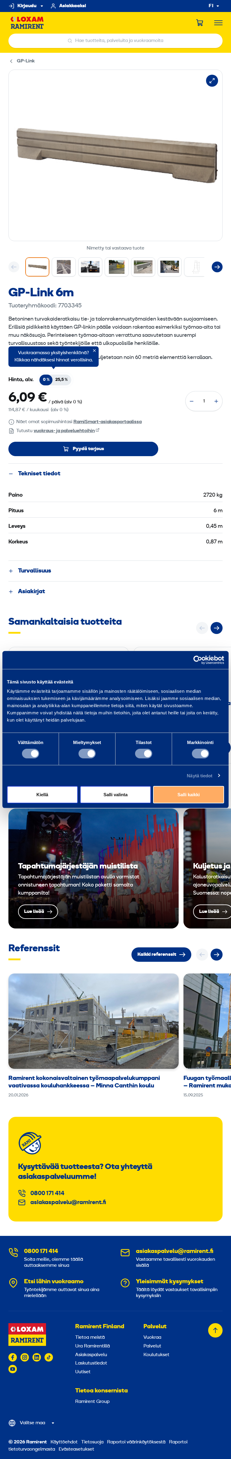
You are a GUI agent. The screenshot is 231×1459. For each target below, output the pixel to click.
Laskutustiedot (91, 1363)
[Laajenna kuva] (212, 81)
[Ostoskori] (200, 23)
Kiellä (42, 794)
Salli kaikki (188, 794)
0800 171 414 (47, 1194)
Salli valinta (115, 794)
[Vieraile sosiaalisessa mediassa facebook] (12, 1357)
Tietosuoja (92, 1442)
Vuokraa (152, 1337)
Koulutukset (156, 1355)
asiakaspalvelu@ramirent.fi (68, 1203)
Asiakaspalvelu (91, 1355)
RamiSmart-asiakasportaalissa (107, 422)
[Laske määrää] (191, 401)
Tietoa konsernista (101, 1391)
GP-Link (26, 61)
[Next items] (217, 267)
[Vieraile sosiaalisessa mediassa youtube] (12, 1369)
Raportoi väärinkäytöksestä (136, 1442)
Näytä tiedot (199, 775)
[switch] (87, 753)
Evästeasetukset (76, 1449)
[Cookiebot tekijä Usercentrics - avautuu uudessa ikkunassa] (197, 659)
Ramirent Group (92, 1401)
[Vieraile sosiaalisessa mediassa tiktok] (49, 1357)
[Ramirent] (27, 23)
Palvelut (155, 1327)
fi (211, 6)
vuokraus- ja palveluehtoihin (64, 431)
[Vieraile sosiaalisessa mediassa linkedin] (36, 1357)
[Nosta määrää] (216, 401)
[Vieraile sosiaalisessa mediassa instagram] (24, 1357)
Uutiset (83, 1372)
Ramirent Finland (99, 1327)
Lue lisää (93, 868)
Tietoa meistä (90, 1337)
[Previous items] (13, 267)
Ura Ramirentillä (92, 1346)
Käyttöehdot (64, 1442)
